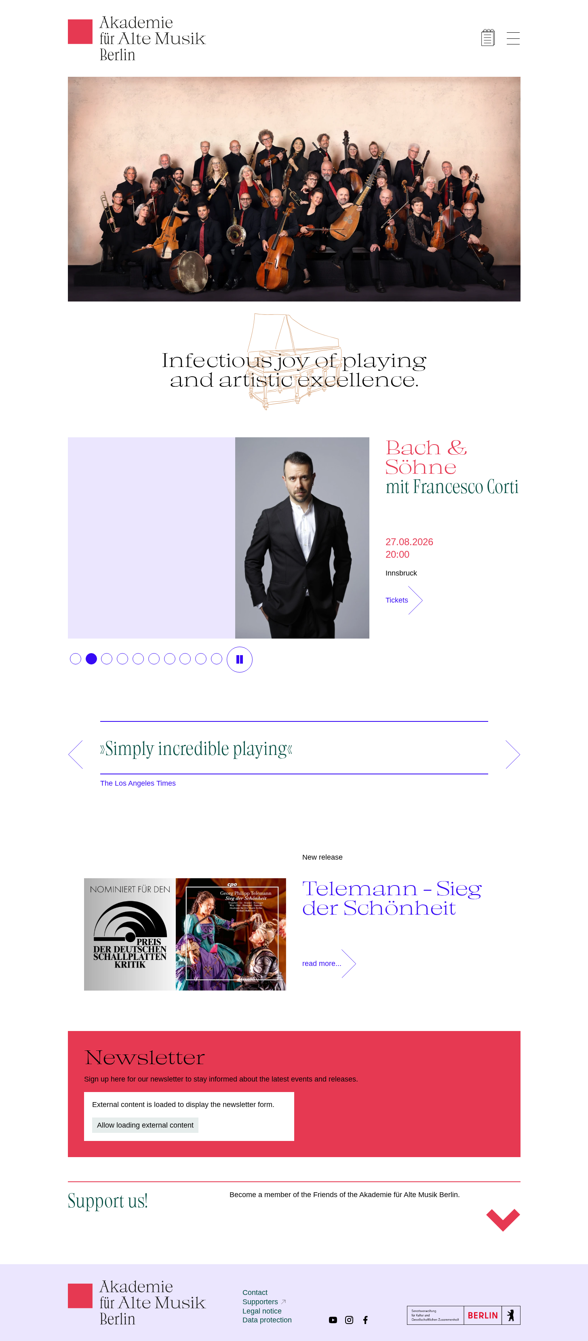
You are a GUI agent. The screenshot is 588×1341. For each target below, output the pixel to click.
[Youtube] (333, 1320)
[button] (75, 658)
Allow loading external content (145, 1125)
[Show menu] (513, 38)
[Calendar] (488, 37)
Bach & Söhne (452, 465)
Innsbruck (401, 573)
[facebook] (365, 1320)
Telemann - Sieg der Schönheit (392, 898)
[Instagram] (349, 1320)
